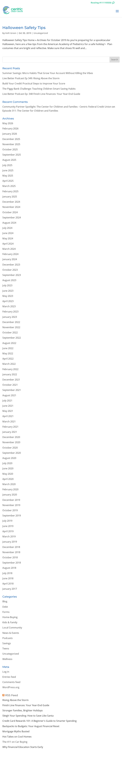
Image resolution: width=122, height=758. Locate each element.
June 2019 (7, 526)
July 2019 (7, 520)
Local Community (12, 627)
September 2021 (11, 390)
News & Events (10, 633)
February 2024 (10, 254)
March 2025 (9, 186)
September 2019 (11, 515)
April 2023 (8, 301)
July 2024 (7, 228)
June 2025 (7, 170)
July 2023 (7, 285)
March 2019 (9, 536)
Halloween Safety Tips (24, 27)
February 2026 (10, 128)
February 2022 (10, 369)
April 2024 (8, 243)
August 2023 (9, 280)
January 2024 (9, 259)
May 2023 (7, 296)
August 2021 (9, 395)
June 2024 (7, 233)
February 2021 (10, 426)
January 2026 (9, 133)
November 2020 (11, 442)
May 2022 (7, 353)
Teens (5, 648)
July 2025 (7, 165)
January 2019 (9, 541)
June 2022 (7, 348)
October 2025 (10, 149)
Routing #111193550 (101, 3)
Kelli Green (10, 33)
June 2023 (7, 290)
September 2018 (11, 562)
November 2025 (11, 144)
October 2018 (10, 557)
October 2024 (10, 212)
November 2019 (11, 505)
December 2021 (11, 379)
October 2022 (10, 332)
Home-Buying (10, 617)
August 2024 (9, 222)
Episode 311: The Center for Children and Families (30, 110)
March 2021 (9, 421)
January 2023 (9, 317)
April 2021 (8, 416)
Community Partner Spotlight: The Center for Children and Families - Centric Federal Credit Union (56, 106)
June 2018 (7, 578)
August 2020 (9, 458)
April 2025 (8, 180)
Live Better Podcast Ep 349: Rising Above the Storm (31, 78)
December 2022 (11, 322)
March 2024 (9, 248)
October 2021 (10, 384)
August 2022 (9, 343)
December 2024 (11, 201)
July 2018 (7, 573)
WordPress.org (10, 687)
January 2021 (9, 432)
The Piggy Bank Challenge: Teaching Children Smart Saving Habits (39, 88)
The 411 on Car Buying (14, 741)
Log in (5, 671)
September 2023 (11, 275)
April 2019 (8, 531)
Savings (6, 643)
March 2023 (9, 306)
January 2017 (9, 588)
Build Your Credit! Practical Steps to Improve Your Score (33, 83)
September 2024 (11, 217)
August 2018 (9, 567)
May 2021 (7, 411)
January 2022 (9, 374)
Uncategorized (40, 33)
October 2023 (10, 269)
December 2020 (11, 437)
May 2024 (7, 238)
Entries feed (9, 677)
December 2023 (11, 264)
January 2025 (9, 196)
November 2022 (11, 327)
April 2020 (8, 479)
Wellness (7, 659)
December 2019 (11, 500)
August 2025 (9, 159)
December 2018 (11, 547)
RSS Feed (11, 695)
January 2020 (9, 494)
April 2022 (8, 358)
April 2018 (8, 583)
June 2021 (7, 405)
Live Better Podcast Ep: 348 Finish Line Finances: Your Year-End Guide (41, 94)
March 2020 (9, 484)
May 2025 (7, 175)
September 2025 (11, 154)
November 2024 (11, 207)
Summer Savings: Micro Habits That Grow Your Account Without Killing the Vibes (47, 73)
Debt (5, 606)
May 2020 (7, 473)
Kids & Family (9, 622)
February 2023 (10, 311)
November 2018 (11, 552)
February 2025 (10, 191)
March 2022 (9, 363)
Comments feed (11, 682)
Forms (6, 612)
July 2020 (7, 463)
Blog (4, 601)
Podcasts (7, 638)
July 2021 (7, 400)
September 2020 (11, 452)
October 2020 (10, 447)
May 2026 (7, 123)
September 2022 (11, 337)
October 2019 (10, 510)
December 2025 (11, 139)
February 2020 (10, 489)
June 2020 (7, 468)
